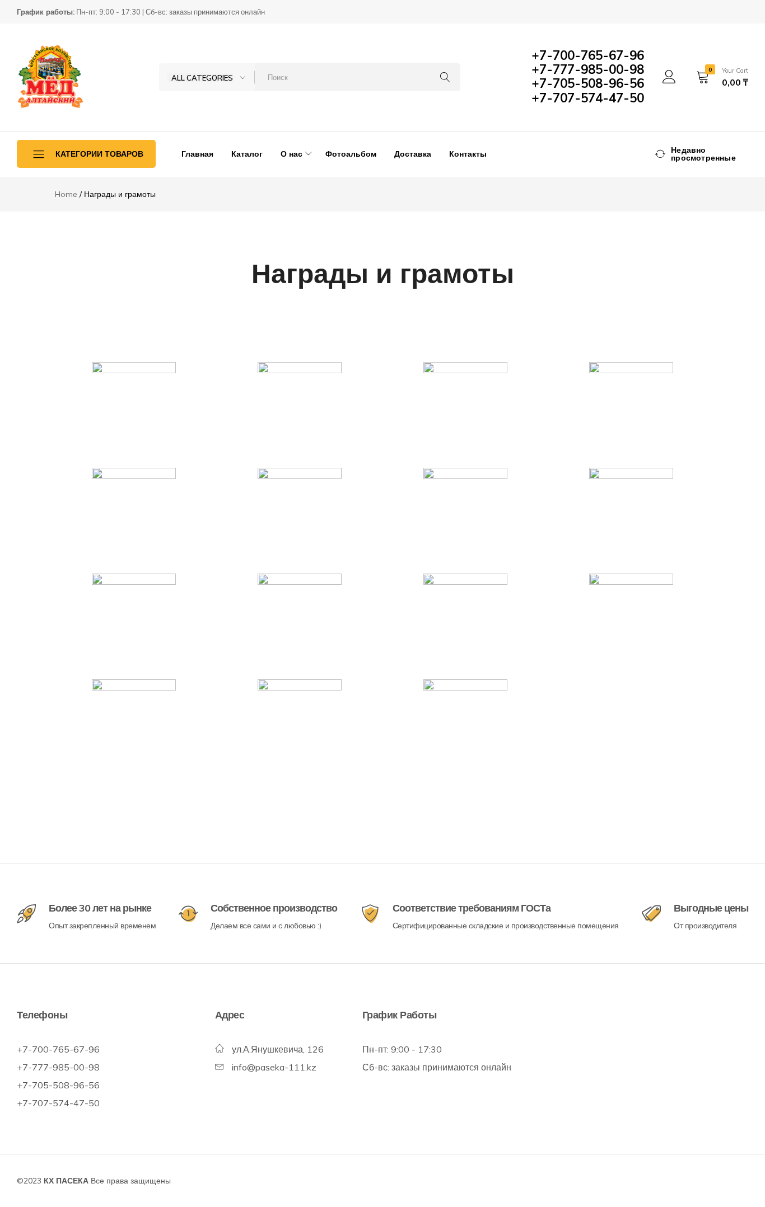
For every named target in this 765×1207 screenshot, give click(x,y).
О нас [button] (291, 154)
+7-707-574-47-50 (587, 98)
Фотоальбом (350, 154)
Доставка (412, 154)
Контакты (468, 154)
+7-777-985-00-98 (587, 69)
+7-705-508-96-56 (587, 83)
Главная (197, 154)
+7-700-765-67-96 (587, 55)
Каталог (247, 154)
